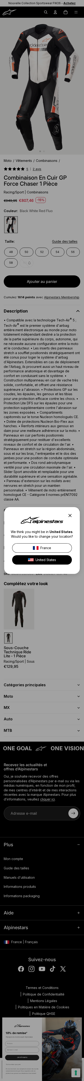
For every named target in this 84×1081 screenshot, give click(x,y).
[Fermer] (71, 515)
